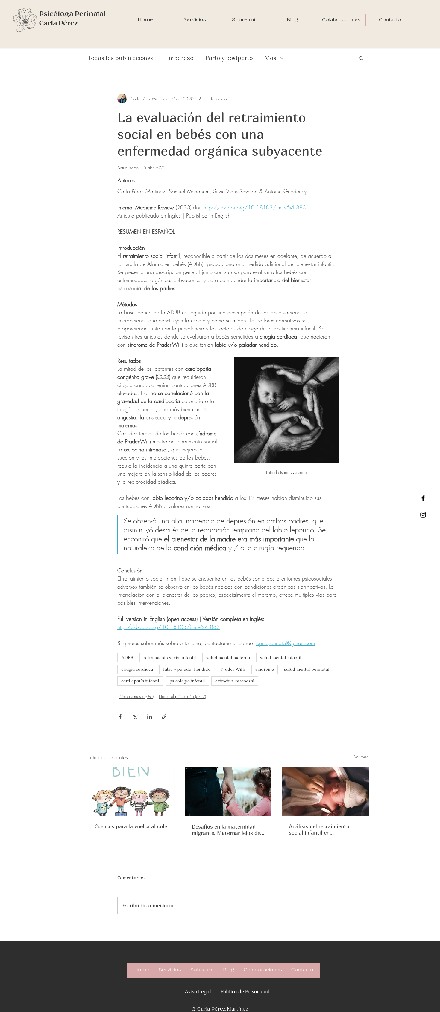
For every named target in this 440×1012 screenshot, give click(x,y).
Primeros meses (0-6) (136, 696)
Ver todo (361, 756)
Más (270, 58)
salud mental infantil (280, 657)
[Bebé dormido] (325, 791)
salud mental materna (228, 657)
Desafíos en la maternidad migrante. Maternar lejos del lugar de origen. (227, 829)
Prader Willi (233, 669)
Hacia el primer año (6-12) (182, 696)
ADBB (127, 657)
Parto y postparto (229, 58)
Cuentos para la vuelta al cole (131, 826)
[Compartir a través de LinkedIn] (149, 716)
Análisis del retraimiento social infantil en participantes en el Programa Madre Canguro (324, 829)
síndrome (264, 669)
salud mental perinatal (307, 669)
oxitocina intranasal (234, 681)
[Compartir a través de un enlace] (164, 716)
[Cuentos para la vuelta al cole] (131, 791)
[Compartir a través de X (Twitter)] (135, 716)
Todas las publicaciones (120, 58)
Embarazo (179, 58)
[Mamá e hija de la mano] (228, 791)
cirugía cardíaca (137, 669)
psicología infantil (187, 681)
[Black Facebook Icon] (423, 498)
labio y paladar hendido (186, 669)
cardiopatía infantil (140, 681)
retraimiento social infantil (169, 657)
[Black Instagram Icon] (423, 514)
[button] (361, 58)
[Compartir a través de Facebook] (120, 716)
